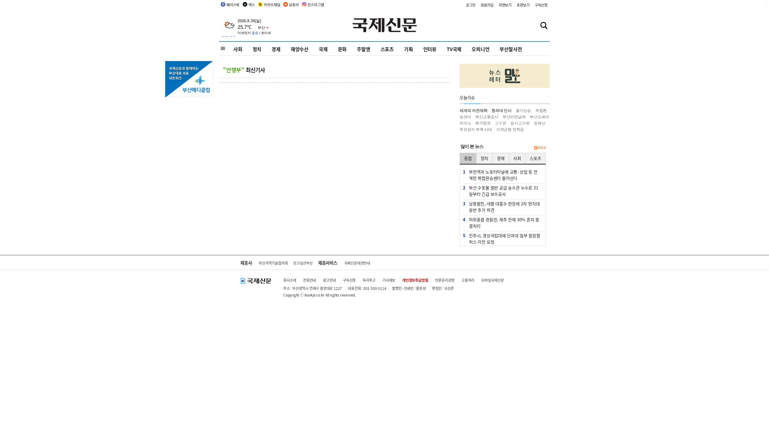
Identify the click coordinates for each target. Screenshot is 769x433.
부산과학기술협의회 (273, 263)
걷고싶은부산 (303, 263)
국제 (323, 49)
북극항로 (483, 123)
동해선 (539, 123)
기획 (408, 49)
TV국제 (454, 49)
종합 (468, 158)
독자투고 (369, 280)
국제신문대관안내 (357, 263)
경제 (276, 49)
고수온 (500, 123)
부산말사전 (511, 49)
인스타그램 (316, 4)
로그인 (471, 5)
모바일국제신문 (492, 280)
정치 (257, 49)
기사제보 (388, 280)
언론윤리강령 (444, 280)
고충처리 (467, 280)
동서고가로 (520, 123)
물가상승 (523, 110)
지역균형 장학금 (510, 129)
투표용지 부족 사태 (476, 129)
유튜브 (294, 4)
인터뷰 (429, 49)
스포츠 (387, 49)
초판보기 (523, 5)
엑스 (251, 4)
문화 (342, 49)
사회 (237, 49)
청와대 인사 (501, 110)
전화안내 (309, 280)
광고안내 (329, 280)
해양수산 (300, 49)
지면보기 (505, 5)
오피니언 (480, 49)
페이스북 (232, 4)
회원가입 (487, 5)
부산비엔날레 (514, 117)
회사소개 (289, 280)
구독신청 (541, 5)
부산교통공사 (486, 117)
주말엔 (363, 49)
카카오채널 (272, 4)
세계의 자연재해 (473, 110)
